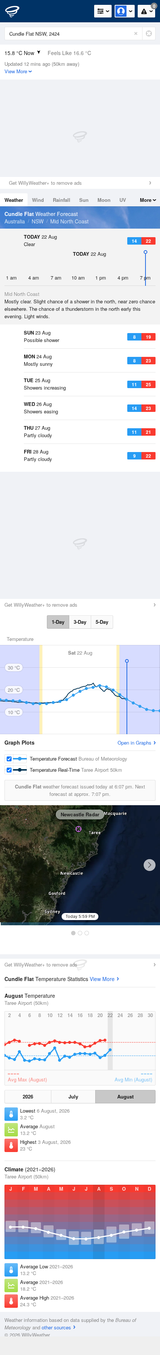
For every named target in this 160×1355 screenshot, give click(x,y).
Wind (38, 199)
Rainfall (61, 199)
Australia (14, 221)
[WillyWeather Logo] (16, 11)
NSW (38, 221)
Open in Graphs (134, 742)
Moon (104, 199)
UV (122, 199)
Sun (84, 199)
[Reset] (136, 33)
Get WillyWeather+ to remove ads (45, 182)
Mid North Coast (69, 221)
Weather (13, 199)
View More (102, 979)
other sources (56, 1327)
